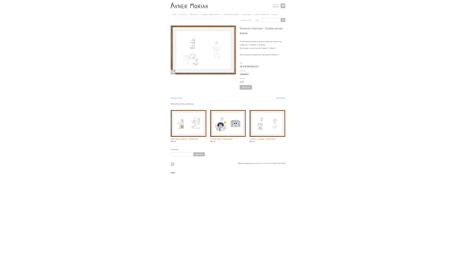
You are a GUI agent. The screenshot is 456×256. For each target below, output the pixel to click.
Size (241, 63)
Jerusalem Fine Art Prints (261, 163)
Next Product (280, 98)
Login (257, 20)
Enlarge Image (173, 72)
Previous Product (177, 98)
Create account (246, 20)
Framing (242, 71)
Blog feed (172, 164)
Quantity (242, 78)
